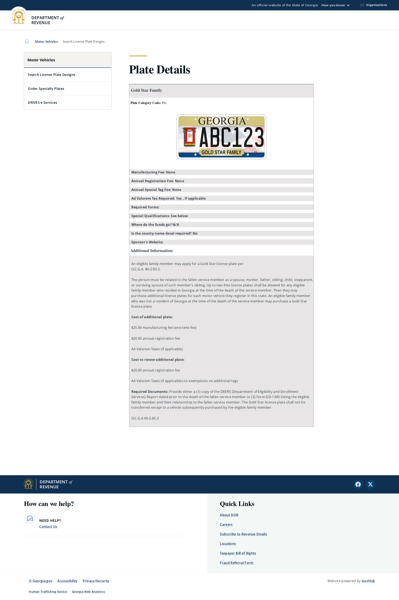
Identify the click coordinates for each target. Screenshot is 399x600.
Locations (228, 543)
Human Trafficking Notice (48, 592)
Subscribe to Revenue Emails (243, 534)
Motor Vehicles (46, 41)
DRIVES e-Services (42, 102)
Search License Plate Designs (51, 74)
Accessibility (67, 581)
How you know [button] (333, 5)
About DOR (229, 515)
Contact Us (48, 526)
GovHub (368, 581)
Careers (226, 524)
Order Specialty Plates (46, 88)
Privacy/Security (96, 581)
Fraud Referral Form (236, 562)
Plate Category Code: (148, 102)
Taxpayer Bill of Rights (238, 553)
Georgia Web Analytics (88, 592)
